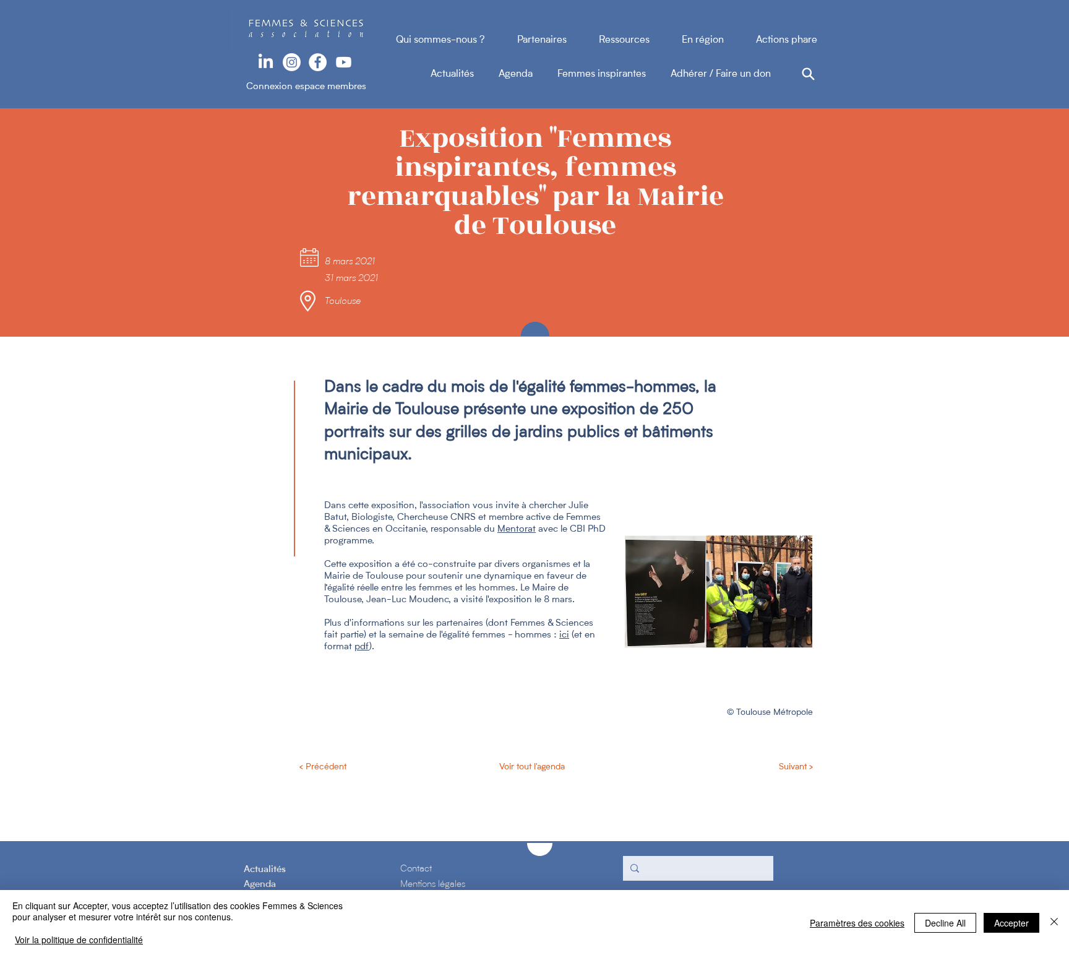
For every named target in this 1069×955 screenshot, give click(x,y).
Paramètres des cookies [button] (857, 923)
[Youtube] (344, 62)
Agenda (528, 74)
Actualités (465, 74)
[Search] (808, 74)
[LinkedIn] (266, 62)
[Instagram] (292, 62)
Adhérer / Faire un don (721, 74)
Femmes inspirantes (614, 74)
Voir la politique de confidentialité (79, 939)
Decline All (945, 923)
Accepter (1011, 923)
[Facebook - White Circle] (318, 62)
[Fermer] (1054, 922)
